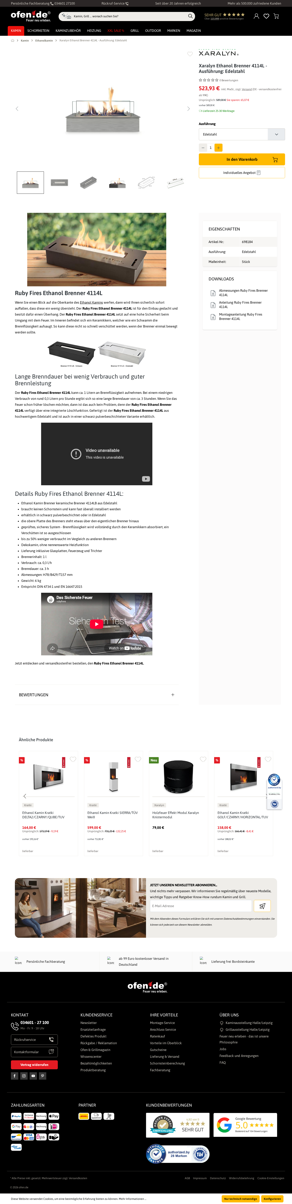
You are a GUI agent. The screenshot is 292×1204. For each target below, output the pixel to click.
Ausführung (207, 124)
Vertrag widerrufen (34, 1065)
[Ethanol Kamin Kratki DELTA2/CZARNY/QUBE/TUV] (48, 777)
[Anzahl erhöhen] (218, 147)
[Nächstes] (189, 109)
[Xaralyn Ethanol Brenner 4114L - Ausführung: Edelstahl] (103, 109)
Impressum (200, 1178)
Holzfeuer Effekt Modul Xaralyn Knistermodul (175, 815)
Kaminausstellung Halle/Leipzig (249, 1023)
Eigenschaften (224, 229)
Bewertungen (33, 694)
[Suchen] (190, 16)
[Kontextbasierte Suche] (66, 16)
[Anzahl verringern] (203, 147)
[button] (31, 182)
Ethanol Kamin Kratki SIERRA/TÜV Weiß (112, 815)
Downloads (221, 278)
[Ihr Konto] (257, 16)
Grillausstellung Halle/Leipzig (248, 1030)
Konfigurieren (272, 1198)
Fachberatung (160, 1070)
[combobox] (130, 16)
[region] (103, 121)
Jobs (222, 1049)
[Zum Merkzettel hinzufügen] (190, 54)
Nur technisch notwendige (240, 1198)
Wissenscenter (91, 1057)
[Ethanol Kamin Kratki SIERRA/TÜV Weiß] (113, 777)
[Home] (12, 40)
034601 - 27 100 (34, 1022)
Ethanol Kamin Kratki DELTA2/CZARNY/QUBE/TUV (43, 815)
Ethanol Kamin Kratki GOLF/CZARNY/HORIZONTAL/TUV (243, 815)
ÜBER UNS (229, 1014)
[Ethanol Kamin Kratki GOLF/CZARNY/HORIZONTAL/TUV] (244, 777)
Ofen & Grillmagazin (95, 1050)
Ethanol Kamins (91, 302)
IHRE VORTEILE (164, 1014)
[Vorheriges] (17, 109)
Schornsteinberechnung (167, 1063)
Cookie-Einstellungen (270, 1178)
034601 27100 (64, 3)
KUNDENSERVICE (96, 1014)
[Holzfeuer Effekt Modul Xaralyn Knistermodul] (178, 777)
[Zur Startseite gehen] (31, 15)
